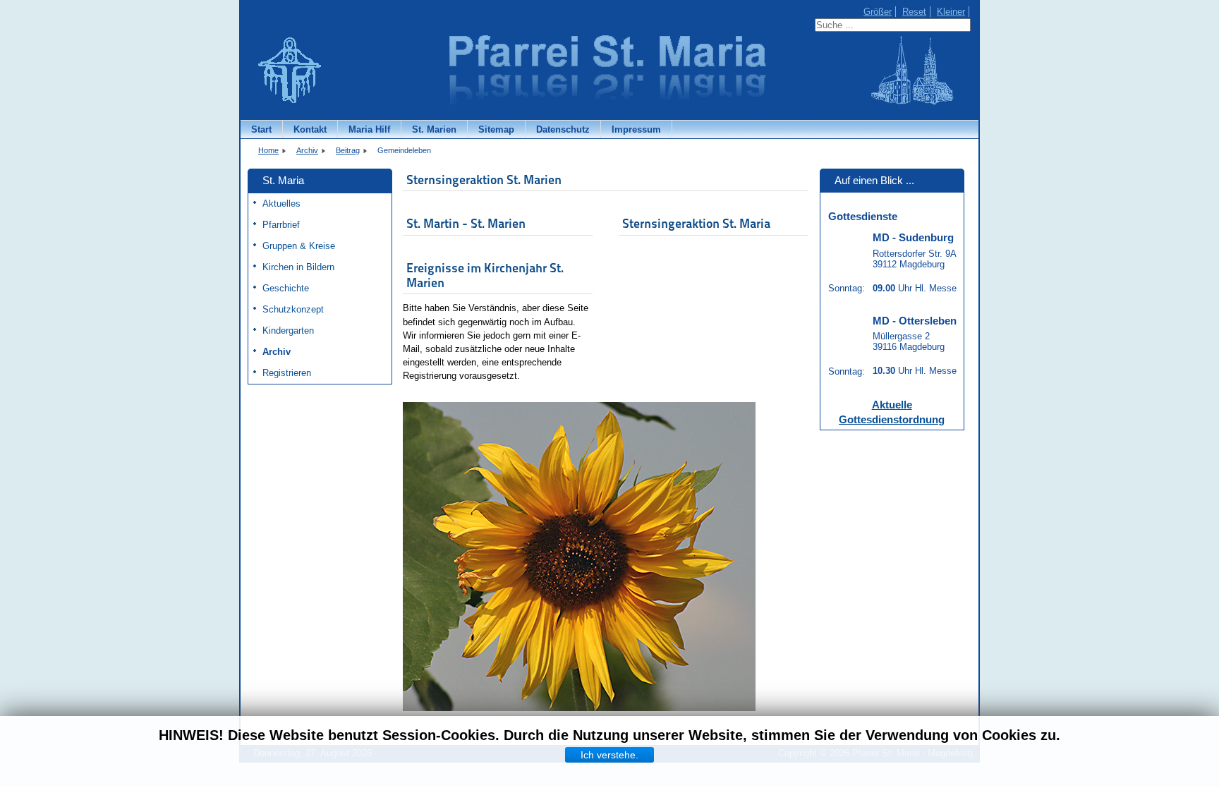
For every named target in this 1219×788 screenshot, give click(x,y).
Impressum (636, 129)
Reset (914, 11)
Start (261, 129)
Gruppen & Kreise (298, 246)
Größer (877, 11)
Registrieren (286, 373)
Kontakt (310, 129)
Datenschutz (563, 129)
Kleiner (951, 11)
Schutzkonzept (293, 309)
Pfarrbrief (281, 224)
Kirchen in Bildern (298, 267)
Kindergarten (288, 330)
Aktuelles (281, 203)
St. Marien (434, 129)
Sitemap (496, 129)
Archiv (276, 351)
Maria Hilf (369, 129)
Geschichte (285, 288)
